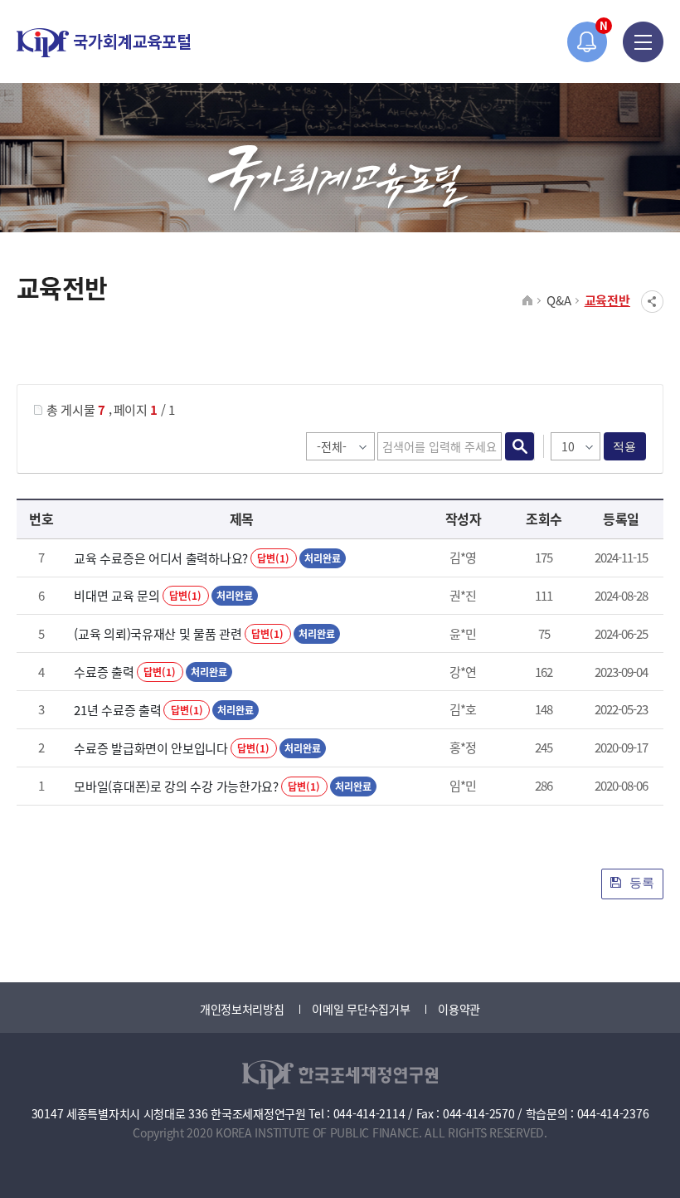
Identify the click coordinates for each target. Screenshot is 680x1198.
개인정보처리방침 (242, 1009)
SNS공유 (652, 301)
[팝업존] (587, 42)
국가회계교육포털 (104, 42)
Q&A (558, 300)
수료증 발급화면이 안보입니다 (151, 748)
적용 (625, 446)
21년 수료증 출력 (117, 709)
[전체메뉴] (643, 42)
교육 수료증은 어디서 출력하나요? (161, 558)
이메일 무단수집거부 (361, 1009)
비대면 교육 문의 (116, 595)
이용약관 (459, 1009)
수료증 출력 (104, 671)
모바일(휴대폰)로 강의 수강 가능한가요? (176, 786)
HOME (528, 301)
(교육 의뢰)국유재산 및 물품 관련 (157, 633)
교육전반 (607, 300)
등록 (640, 882)
